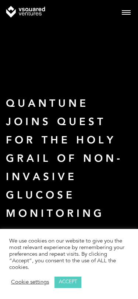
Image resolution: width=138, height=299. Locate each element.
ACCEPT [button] (68, 282)
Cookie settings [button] (30, 282)
